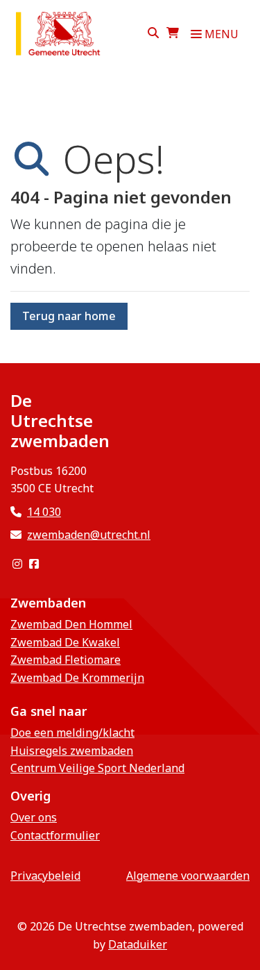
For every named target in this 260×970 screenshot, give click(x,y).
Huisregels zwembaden (71, 750)
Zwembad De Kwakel (65, 642)
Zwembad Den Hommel (71, 624)
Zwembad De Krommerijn (77, 677)
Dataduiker (137, 944)
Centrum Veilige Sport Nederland (97, 768)
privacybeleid (45, 875)
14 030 (44, 511)
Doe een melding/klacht (72, 732)
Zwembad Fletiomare (65, 659)
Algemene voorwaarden (188, 875)
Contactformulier (55, 835)
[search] (153, 34)
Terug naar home (69, 316)
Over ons (33, 817)
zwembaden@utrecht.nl (88, 534)
